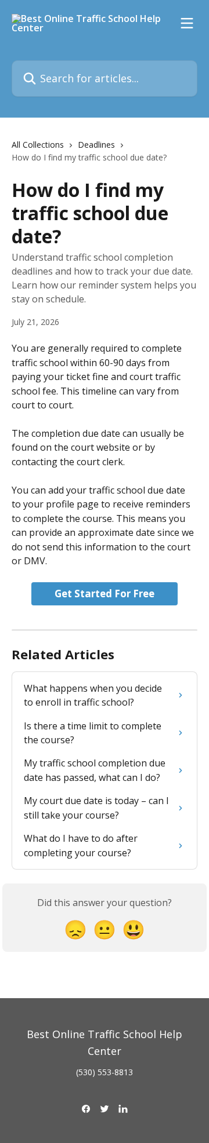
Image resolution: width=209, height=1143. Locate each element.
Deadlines (96, 144)
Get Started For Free (104, 593)
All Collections (38, 144)
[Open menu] (186, 23)
